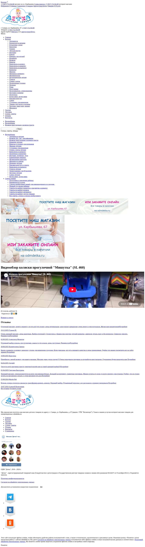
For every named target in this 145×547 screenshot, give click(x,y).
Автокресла (13, 41)
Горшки (12, 49)
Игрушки (12, 52)
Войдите (14, 32)
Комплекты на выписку (18, 68)
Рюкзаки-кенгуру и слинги (19, 165)
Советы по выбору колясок (19, 190)
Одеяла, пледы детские (17, 150)
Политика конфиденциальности (12, 478)
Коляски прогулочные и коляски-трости (23, 140)
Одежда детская (15, 169)
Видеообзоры (10, 134)
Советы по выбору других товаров (22, 194)
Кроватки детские (15, 142)
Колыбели (13, 58)
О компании (9, 431)
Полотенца (13, 95)
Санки (11, 100)
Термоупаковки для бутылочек (20, 171)
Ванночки (13, 47)
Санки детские (14, 175)
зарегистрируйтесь (28, 32)
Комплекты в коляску (17, 64)
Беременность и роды (17, 182)
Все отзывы (5, 388)
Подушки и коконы (16, 93)
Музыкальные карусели (18, 159)
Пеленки (12, 85)
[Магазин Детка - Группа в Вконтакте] (10, 516)
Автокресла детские (16, 136)
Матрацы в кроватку (16, 74)
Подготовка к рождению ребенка (21, 180)
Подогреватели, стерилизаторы (20, 91)
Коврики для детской (17, 56)
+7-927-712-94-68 (28, 28)
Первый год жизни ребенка (19, 186)
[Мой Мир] (16, 313)
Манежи (12, 72)
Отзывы (8, 116)
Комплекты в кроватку (17, 66)
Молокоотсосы (14, 75)
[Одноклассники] (14, 313)
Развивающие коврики (17, 157)
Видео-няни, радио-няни (18, 177)
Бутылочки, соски (15, 45)
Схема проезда (39, 4)
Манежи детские (15, 146)
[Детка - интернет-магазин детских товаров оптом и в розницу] (17, 26)
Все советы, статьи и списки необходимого (25, 196)
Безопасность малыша (17, 43)
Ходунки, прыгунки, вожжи (19, 106)
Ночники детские (15, 163)
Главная (8, 37)
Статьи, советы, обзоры (9, 131)
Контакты (8, 118)
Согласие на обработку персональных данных (17, 482)
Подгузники (13, 89)
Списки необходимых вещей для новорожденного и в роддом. (32, 184)
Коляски (12, 60)
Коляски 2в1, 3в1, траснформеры (21, 138)
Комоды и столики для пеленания (21, 144)
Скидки (8, 110)
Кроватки (12, 70)
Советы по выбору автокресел (20, 192)
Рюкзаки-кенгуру (15, 98)
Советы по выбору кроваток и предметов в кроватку (28, 188)
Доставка (8, 112)
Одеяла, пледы (14, 81)
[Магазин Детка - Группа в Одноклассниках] (10, 529)
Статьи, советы (10, 114)
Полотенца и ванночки (17, 154)
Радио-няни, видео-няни (18, 96)
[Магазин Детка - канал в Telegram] (10, 503)
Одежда (12, 79)
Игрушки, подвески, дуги (18, 155)
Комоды (12, 62)
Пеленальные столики (17, 83)
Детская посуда (14, 51)
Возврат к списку (7, 318)
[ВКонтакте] (12, 313)
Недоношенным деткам (17, 77)
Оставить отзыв (15, 388)
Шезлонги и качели (16, 161)
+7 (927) (7, 4)
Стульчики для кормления (18, 102)
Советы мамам (10, 178)
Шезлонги (13, 108)
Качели (12, 54)
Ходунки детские (15, 173)
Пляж (11, 87)
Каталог (4, 2)
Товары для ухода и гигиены (19, 104)
